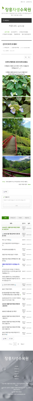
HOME (16, 366)
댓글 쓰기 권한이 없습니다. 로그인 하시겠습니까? (15, 200)
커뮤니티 (13, 26)
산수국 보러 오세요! (9, 285)
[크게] (25, 57)
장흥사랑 (23, 239)
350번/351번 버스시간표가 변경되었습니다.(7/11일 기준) (11, 299)
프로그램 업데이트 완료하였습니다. (10, 244)
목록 (6, 191)
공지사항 (21, 26)
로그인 (23, 2)
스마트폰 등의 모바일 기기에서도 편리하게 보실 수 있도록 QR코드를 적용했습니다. (11, 271)
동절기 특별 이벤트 (7, 289)
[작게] (28, 57)
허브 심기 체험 (6, 240)
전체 (5, 217)
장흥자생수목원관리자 (23, 228)
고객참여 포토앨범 (7, 34)
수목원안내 (16, 369)
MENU (6, 20)
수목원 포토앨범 (23, 32)
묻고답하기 (14, 32)
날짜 (29, 223)
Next (22, 344)
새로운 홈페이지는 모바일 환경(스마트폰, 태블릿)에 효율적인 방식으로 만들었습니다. (11, 278)
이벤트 (20, 217)
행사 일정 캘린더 (26, 34)
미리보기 (16, 373)
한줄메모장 (17, 34)
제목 (11, 223)
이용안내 (16, 371)
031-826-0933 (17, 392)
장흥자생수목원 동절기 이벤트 (10, 254)
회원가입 (29, 2)
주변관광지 (16, 376)
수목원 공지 (12, 217)
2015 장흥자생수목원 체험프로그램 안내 (11, 333)
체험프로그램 (28, 217)
